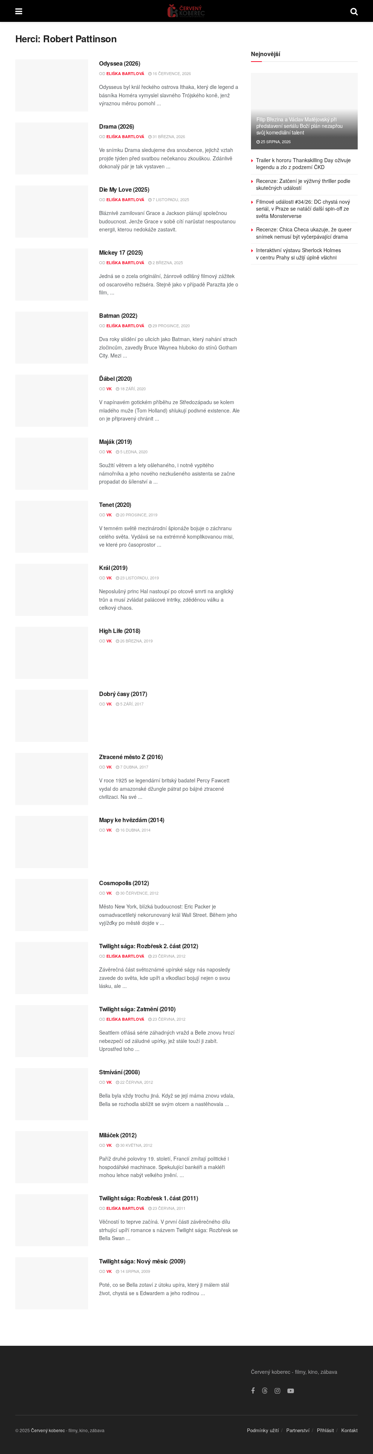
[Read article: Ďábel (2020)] (51, 401)
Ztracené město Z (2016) (131, 757)
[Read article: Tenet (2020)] (51, 527)
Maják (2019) (115, 441)
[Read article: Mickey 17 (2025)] (51, 275)
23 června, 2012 (168, 956)
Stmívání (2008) (119, 1072)
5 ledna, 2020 (133, 451)
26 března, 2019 (136, 641)
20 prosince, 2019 (138, 514)
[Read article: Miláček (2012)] (51, 1157)
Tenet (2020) (115, 504)
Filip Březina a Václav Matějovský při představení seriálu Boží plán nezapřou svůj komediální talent (299, 126)
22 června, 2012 (136, 1082)
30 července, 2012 (138, 893)
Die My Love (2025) (124, 189)
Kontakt (349, 1430)
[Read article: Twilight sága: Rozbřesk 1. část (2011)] (51, 1220)
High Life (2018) (119, 630)
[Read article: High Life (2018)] (51, 653)
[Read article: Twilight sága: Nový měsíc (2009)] (51, 1283)
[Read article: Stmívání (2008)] (51, 1094)
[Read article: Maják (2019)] (51, 464)
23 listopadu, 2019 (139, 578)
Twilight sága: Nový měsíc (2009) (142, 1261)
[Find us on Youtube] (290, 1391)
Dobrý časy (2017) (123, 693)
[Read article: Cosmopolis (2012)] (51, 905)
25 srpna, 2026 (275, 141)
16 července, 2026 (171, 73)
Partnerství (298, 1430)
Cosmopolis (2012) (124, 883)
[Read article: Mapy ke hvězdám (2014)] (51, 842)
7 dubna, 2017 (133, 767)
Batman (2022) (118, 315)
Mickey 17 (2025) (121, 252)
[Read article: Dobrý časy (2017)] (51, 716)
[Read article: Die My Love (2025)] (51, 211)
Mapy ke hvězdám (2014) (131, 820)
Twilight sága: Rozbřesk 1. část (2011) (148, 1198)
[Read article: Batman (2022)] (51, 338)
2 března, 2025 (167, 262)
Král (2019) (113, 567)
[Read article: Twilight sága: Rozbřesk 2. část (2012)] (51, 968)
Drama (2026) (116, 126)
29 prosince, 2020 (171, 325)
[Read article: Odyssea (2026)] (51, 85)
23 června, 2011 (168, 1208)
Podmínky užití (263, 1430)
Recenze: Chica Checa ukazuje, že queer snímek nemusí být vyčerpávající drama (304, 233)
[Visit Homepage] (186, 11)
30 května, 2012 (135, 1145)
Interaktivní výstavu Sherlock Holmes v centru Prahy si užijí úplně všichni (298, 253)
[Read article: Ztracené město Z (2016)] (51, 779)
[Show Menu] (18, 11)
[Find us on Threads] (265, 1391)
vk (109, 388)
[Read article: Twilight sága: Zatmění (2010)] (51, 1031)
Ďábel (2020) (115, 378)
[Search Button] (354, 11)
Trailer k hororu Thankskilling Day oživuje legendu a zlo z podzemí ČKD (303, 163)
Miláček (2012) (118, 1135)
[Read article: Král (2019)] (51, 590)
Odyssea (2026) (119, 63)
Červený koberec (48, 1430)
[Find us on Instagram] (277, 1391)
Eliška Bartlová (125, 73)
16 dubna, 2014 (134, 830)
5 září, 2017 (131, 704)
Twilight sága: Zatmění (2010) (137, 1009)
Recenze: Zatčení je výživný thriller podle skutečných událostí (303, 184)
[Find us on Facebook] (253, 1391)
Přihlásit (325, 1430)
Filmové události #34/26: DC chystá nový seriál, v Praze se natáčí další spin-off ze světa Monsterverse (303, 208)
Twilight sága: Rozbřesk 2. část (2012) (148, 946)
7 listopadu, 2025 (170, 199)
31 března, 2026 (168, 136)
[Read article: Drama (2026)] (51, 148)
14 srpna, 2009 (134, 1271)
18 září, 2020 (132, 388)
